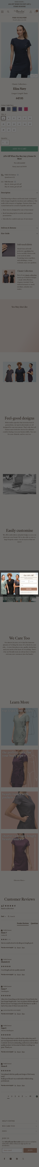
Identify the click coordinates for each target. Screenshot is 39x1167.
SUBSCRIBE (28, 589)
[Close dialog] (37, 574)
